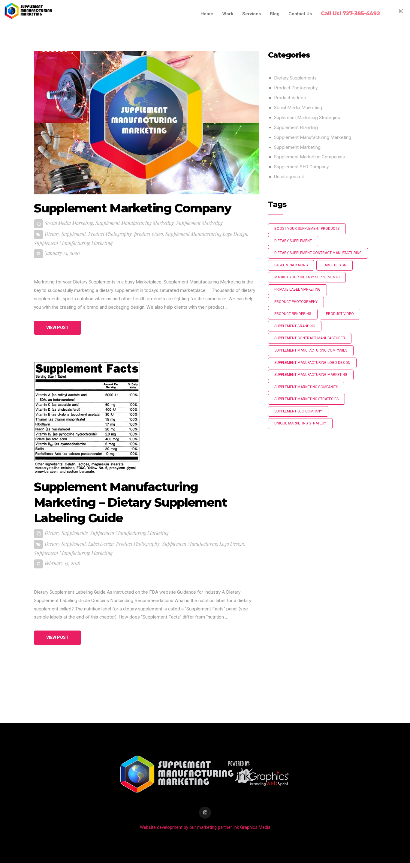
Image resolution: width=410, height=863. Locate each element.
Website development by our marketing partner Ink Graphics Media (205, 827)
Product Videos (290, 97)
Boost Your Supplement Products (306, 228)
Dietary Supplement (65, 234)
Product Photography (110, 234)
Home (206, 13)
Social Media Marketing (69, 223)
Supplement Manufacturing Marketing (134, 223)
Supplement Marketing (199, 223)
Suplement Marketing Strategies (307, 117)
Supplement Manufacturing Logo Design (206, 234)
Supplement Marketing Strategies (306, 399)
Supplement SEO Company (301, 166)
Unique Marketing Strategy (300, 423)
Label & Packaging (291, 265)
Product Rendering (292, 314)
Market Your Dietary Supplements (306, 277)
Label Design (101, 544)
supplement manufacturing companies (310, 350)
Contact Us (300, 13)
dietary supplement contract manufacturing (318, 253)
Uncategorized (289, 176)
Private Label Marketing (297, 289)
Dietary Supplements (66, 533)
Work (227, 13)
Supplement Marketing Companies (309, 157)
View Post (57, 327)
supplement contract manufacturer (309, 338)
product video (148, 234)
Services (251, 13)
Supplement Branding (296, 127)
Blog (274, 13)
